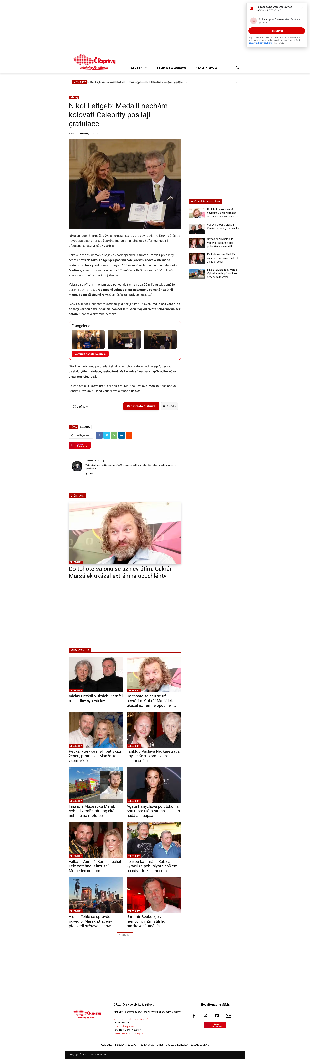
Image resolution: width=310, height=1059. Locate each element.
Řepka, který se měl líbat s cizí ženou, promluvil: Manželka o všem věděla (136, 82)
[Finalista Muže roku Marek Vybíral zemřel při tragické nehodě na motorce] (96, 785)
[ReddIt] (129, 435)
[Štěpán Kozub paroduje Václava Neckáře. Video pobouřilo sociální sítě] (197, 243)
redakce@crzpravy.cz (125, 1026)
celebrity (85, 426)
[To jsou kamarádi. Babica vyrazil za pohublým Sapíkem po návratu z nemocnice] (154, 840)
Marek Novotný (82, 133)
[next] (236, 82)
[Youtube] (217, 1016)
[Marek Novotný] (77, 466)
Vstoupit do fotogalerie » (90, 353)
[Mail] (91, 473)
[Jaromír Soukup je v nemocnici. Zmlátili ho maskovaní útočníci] (154, 895)
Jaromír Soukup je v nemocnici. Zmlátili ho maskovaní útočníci (146, 921)
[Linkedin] (121, 435)
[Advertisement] (153, 27)
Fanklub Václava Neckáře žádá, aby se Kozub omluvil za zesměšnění (153, 756)
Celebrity (74, 97)
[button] (237, 67)
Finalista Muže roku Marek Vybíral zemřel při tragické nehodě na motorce (92, 811)
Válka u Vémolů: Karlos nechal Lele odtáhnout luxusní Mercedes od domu (95, 866)
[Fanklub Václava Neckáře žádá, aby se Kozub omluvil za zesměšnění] (154, 730)
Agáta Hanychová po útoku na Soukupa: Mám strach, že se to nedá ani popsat (153, 811)
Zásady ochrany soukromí (260, 43)
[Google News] (229, 1016)
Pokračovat (277, 30)
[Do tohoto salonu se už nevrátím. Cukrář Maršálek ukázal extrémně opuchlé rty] (125, 533)
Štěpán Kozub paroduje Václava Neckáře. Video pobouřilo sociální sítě (220, 243)
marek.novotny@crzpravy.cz (128, 1033)
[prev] (231, 82)
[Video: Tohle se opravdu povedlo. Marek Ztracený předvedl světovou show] (96, 895)
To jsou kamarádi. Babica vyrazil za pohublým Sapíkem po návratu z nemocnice (152, 866)
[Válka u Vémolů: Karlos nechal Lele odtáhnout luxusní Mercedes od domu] (96, 840)
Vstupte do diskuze (141, 406)
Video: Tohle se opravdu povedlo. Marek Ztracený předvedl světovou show (90, 921)
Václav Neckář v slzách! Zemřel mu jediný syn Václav (96, 698)
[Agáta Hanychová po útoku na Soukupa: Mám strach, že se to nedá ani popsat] (154, 785)
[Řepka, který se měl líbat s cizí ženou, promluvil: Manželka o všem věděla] (96, 730)
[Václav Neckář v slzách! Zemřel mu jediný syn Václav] (96, 675)
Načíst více (124, 934)
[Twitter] (106, 435)
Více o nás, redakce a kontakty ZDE (132, 1019)
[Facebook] (99, 435)
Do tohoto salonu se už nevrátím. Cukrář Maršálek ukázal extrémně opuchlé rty (151, 701)
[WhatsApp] (114, 435)
